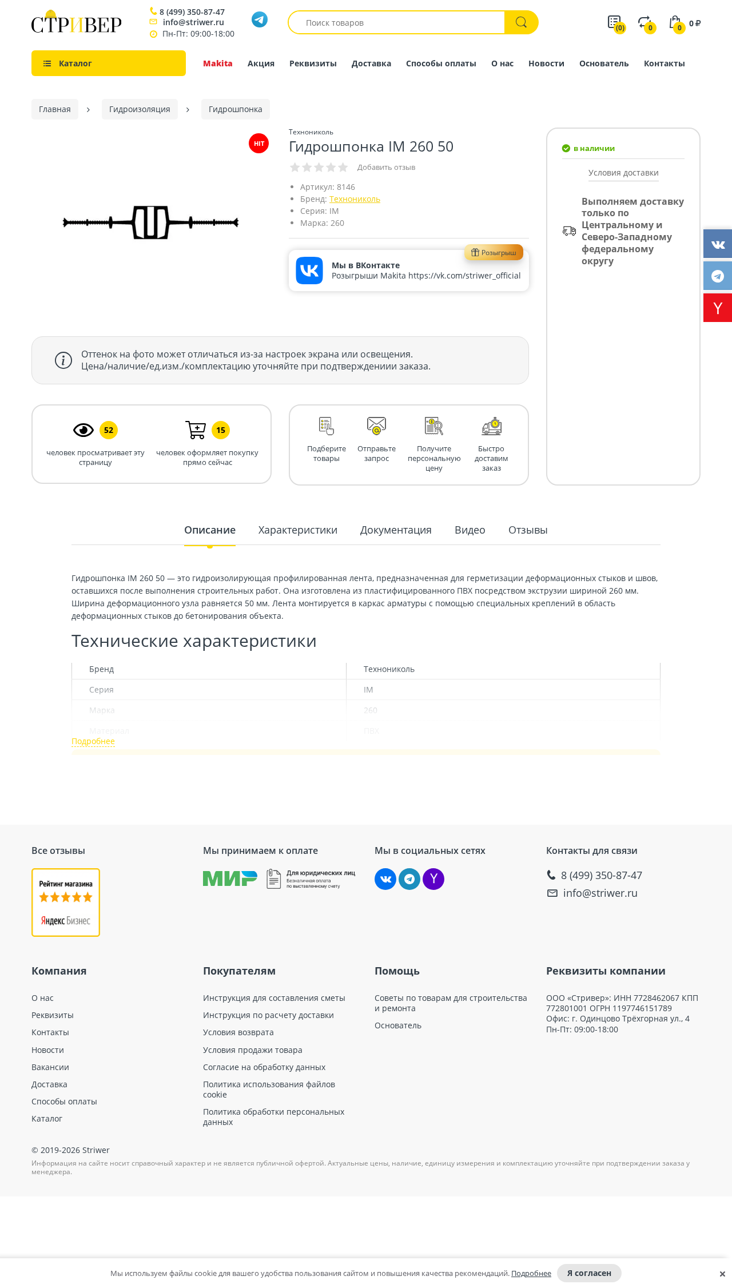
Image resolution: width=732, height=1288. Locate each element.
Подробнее (531, 1273)
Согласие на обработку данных (264, 1067)
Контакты (664, 63)
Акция (261, 63)
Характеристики (297, 529)
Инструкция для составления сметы (274, 998)
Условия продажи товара (253, 1050)
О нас (502, 63)
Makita (218, 63)
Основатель (604, 63)
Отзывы (528, 529)
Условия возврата (238, 1032)
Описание (210, 529)
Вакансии (50, 1067)
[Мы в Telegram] (409, 879)
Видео (470, 529)
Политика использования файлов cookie (269, 1089)
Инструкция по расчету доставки (268, 1015)
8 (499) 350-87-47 (192, 12)
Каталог (46, 1119)
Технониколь (354, 198)
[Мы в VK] (385, 879)
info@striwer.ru (193, 22)
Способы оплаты (441, 63)
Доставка (371, 63)
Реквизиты (313, 63)
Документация (396, 529)
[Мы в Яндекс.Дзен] (433, 879)
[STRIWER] (76, 29)
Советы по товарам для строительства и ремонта (451, 1003)
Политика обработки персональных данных (273, 1117)
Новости (546, 63)
